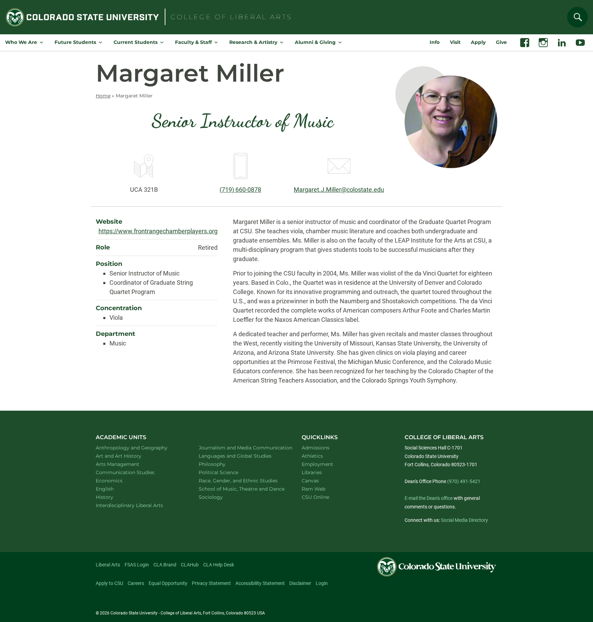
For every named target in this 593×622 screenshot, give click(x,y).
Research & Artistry (253, 42)
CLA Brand (164, 564)
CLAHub (190, 564)
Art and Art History (127, 456)
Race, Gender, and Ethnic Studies (242, 480)
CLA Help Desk (218, 564)
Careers (136, 583)
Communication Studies (134, 472)
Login (322, 583)
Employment (317, 464)
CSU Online (315, 497)
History (113, 497)
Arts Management (127, 464)
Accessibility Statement (260, 583)
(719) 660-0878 (240, 189)
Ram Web (313, 489)
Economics (118, 480)
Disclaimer (300, 583)
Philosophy (221, 464)
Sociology (219, 497)
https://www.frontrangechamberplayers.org (158, 231)
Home (103, 96)
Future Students (75, 42)
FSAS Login (137, 564)
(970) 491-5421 (463, 481)
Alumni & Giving (315, 42)
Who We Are (21, 42)
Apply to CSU (109, 583)
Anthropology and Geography (139, 447)
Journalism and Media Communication (242, 447)
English (113, 488)
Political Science (227, 472)
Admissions (315, 448)
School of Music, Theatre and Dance (242, 488)
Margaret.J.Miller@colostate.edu (339, 189)
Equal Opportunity (168, 583)
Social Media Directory (464, 520)
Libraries (312, 472)
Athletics (312, 456)
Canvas (310, 481)
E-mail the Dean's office (429, 498)
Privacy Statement (211, 583)
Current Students (136, 42)
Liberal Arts (108, 564)
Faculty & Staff (193, 42)
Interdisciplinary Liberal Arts (138, 505)
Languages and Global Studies (242, 456)
